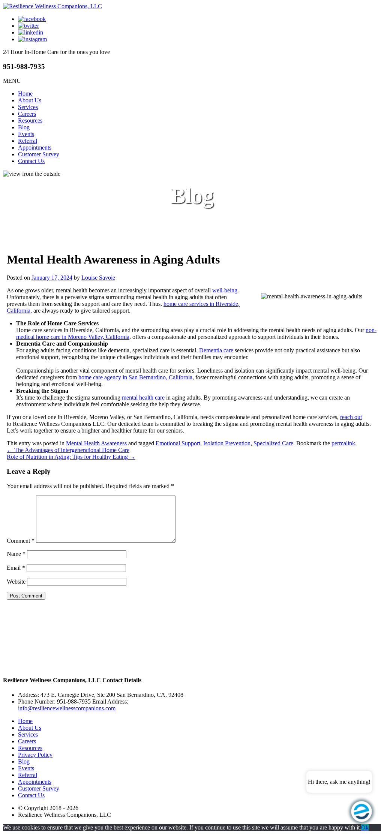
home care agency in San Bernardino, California (135, 377)
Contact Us (31, 161)
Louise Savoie (98, 277)
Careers (27, 114)
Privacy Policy (35, 755)
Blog (24, 127)
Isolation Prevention (226, 443)
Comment (20, 541)
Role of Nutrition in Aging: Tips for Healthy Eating (71, 457)
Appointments (34, 147)
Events (26, 134)
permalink (343, 443)
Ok (365, 827)
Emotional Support (178, 443)
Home (25, 93)
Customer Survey (38, 154)
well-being (224, 290)
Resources (30, 120)
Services (28, 107)
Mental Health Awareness (96, 443)
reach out (351, 417)
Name (16, 554)
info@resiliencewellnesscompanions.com (67, 708)
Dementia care (216, 350)
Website (16, 581)
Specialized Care (273, 443)
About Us (29, 100)
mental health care (143, 397)
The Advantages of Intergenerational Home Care (68, 450)
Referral (27, 141)
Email (16, 567)
